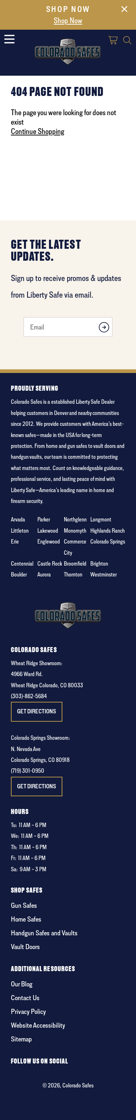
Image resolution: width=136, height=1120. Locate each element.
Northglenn (75, 519)
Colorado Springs (107, 541)
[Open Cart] (113, 41)
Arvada (18, 519)
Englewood (48, 541)
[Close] (124, 10)
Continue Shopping (37, 131)
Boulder (19, 574)
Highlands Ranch (107, 530)
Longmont (100, 519)
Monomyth (75, 530)
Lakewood (47, 530)
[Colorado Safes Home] (68, 50)
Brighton (99, 563)
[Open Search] (127, 41)
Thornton (73, 574)
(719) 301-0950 (27, 770)
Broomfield (75, 563)
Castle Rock (49, 563)
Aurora (44, 574)
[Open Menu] (9, 39)
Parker (43, 519)
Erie (15, 541)
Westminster (103, 574)
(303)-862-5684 (29, 696)
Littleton (20, 530)
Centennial (22, 563)
